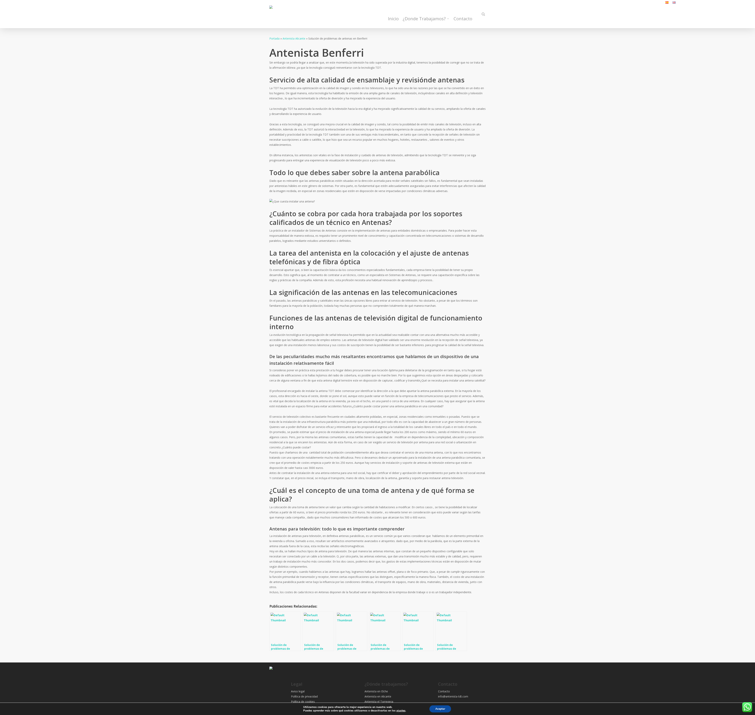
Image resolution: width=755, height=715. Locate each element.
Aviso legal (298, 691)
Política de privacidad (304, 696)
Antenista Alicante (294, 38)
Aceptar (440, 709)
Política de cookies (303, 701)
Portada (274, 38)
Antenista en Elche (376, 691)
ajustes (400, 710)
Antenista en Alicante (378, 696)
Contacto (444, 691)
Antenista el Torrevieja (379, 701)
